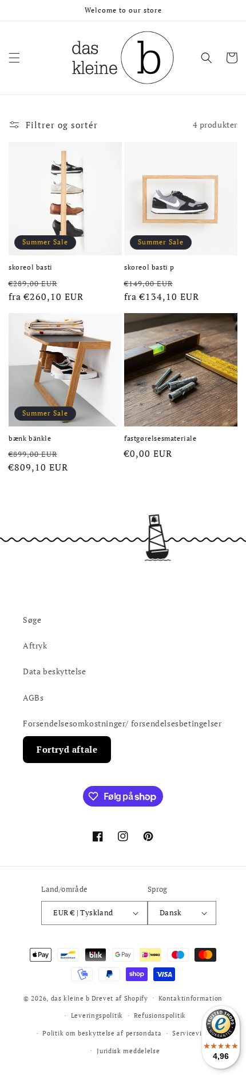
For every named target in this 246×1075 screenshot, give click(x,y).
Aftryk (35, 645)
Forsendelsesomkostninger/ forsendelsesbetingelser (122, 723)
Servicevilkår (193, 1033)
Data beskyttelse (54, 671)
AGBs (33, 697)
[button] (14, 57)
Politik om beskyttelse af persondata (101, 1033)
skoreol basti (31, 267)
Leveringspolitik (97, 1015)
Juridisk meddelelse (128, 1051)
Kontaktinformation (190, 998)
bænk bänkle (30, 438)
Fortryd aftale (67, 749)
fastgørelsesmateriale (160, 438)
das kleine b (70, 998)
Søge (32, 619)
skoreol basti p (149, 267)
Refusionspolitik (160, 1015)
